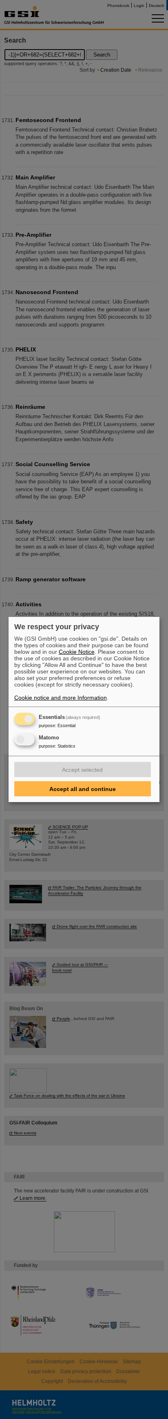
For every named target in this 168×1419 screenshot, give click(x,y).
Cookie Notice (77, 651)
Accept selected (82, 769)
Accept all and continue (82, 789)
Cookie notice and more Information (60, 697)
